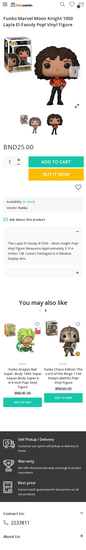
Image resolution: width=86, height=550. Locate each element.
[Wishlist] (72, 4)
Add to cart (56, 162)
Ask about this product (27, 219)
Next (74, 71)
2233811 (20, 523)
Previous (11, 71)
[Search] (62, 4)
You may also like (43, 302)
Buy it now (56, 174)
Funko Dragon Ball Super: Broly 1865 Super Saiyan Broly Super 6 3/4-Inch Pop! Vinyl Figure (23, 378)
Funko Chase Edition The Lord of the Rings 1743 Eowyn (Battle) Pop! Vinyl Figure (63, 376)
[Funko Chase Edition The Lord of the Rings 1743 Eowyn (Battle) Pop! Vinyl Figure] (63, 338)
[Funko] (31, 124)
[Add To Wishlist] (78, 187)
